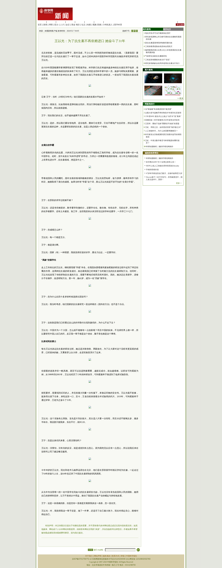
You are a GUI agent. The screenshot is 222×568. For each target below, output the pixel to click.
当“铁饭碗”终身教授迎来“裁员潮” (158, 109)
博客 (51, 25)
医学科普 (118, 25)
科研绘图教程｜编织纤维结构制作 (159, 146)
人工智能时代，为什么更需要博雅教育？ (161, 131)
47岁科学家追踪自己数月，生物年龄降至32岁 (164, 173)
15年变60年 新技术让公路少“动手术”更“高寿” (163, 116)
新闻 (45, 25)
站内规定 (173, 22)
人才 (62, 25)
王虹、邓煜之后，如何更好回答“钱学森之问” (163, 127)
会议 (68, 25)
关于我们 (88, 556)
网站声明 (97, 556)
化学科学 (61, 22)
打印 (90, 550)
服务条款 (106, 556)
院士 (56, 25)
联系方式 (115, 556)
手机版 (181, 22)
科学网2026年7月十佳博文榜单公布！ (161, 162)
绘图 (89, 25)
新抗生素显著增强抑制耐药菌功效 (158, 43)
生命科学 (42, 22)
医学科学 (51, 22)
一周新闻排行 (149, 104)
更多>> (179, 183)
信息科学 (80, 22)
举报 (122, 556)
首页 (40, 25)
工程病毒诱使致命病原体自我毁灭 (158, 46)
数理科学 (99, 22)
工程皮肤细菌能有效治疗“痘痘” (157, 60)
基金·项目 (75, 25)
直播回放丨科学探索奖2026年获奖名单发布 (162, 120)
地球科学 (89, 22)
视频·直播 (97, 25)
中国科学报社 (131, 556)
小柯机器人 (108, 25)
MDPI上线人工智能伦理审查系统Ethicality (162, 166)
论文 (83, 25)
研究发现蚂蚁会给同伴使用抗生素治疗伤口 (162, 63)
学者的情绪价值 (152, 170)
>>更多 (180, 98)
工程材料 (70, 22)
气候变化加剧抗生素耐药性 (156, 56)
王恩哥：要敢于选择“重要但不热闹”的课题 (162, 124)
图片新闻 (149, 70)
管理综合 (108, 22)
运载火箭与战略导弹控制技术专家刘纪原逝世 (163, 113)
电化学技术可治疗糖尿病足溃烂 (158, 33)
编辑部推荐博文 (152, 153)
